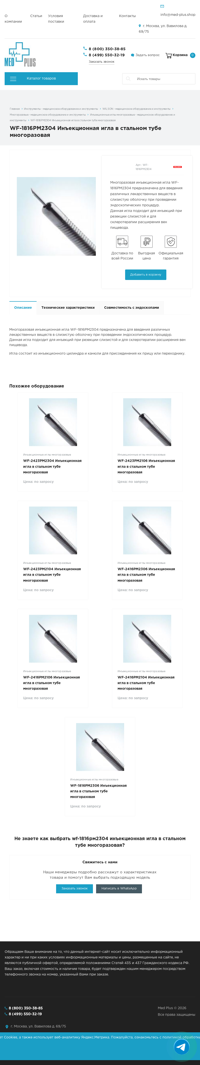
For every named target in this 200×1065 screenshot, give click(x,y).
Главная (15, 109)
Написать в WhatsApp (118, 888)
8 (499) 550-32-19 (107, 55)
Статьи (36, 16)
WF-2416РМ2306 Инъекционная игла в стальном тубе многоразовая (146, 575)
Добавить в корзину (145, 274)
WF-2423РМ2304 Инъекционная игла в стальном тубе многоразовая (52, 466)
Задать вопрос (148, 55)
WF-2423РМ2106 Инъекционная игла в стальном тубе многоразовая (146, 466)
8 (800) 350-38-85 (107, 49)
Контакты (127, 16)
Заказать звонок (101, 61)
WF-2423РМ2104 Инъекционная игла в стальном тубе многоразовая (52, 575)
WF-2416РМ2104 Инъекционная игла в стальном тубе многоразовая (146, 683)
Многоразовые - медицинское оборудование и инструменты (48, 115)
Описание (23, 307)
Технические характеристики (68, 307)
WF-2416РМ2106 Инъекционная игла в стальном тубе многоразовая (51, 683)
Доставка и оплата (93, 19)
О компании (13, 19)
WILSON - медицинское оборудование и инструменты (136, 109)
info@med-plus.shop (177, 14)
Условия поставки (56, 19)
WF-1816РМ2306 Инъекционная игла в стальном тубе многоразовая (98, 791)
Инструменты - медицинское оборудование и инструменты (61, 109)
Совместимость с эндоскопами (131, 307)
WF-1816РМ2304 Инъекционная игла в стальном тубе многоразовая (72, 120)
